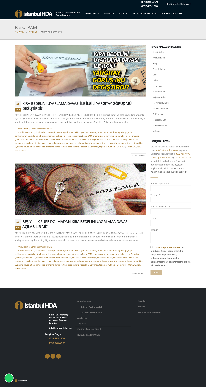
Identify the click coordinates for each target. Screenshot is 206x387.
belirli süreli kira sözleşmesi (43, 136)
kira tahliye (91, 139)
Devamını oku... (138, 155)
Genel (33, 128)
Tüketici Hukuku (160, 125)
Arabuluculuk (91, 13)
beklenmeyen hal (22, 136)
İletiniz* (154, 229)
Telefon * (155, 195)
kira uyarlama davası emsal (101, 143)
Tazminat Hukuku (160, 108)
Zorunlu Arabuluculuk (92, 312)
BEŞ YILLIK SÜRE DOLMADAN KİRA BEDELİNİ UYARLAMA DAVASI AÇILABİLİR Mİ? (75, 224)
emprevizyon (99, 136)
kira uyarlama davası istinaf (126, 143)
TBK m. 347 (131, 146)
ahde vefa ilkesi (110, 132)
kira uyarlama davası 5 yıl (77, 143)
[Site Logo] (33, 14)
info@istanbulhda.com (167, 150)
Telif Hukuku (158, 114)
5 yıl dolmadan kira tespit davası (47, 132)
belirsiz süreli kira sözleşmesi (68, 136)
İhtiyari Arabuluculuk (91, 307)
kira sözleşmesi (79, 139)
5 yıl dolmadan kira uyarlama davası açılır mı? (83, 132)
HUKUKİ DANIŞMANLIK (172, 13)
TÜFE (23, 150)
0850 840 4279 (183, 157)
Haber (155, 80)
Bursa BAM (87, 136)
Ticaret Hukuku (159, 119)
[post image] (80, 70)
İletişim (141, 306)
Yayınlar (123, 13)
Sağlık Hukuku (159, 97)
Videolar (156, 131)
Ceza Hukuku (159, 69)
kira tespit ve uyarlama (123, 139)
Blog (155, 63)
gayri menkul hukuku (115, 136)
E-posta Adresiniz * (160, 206)
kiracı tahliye (73, 146)
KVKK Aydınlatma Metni (145, 13)
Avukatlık (109, 13)
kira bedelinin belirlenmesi (48, 139)
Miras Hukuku (159, 91)
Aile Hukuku (158, 52)
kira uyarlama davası (55, 143)
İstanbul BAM (29, 139)
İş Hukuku (157, 86)
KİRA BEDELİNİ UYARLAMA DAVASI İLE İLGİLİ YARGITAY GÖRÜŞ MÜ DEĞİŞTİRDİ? (77, 106)
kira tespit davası (104, 139)
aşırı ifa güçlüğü (125, 132)
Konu (153, 218)
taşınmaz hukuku (107, 146)
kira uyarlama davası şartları (54, 146)
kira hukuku (66, 139)
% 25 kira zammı (25, 132)
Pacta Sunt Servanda (89, 146)
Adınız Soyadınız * (160, 183)
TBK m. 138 (120, 146)
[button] (189, 14)
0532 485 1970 (56, 338)
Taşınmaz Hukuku (44, 128)
